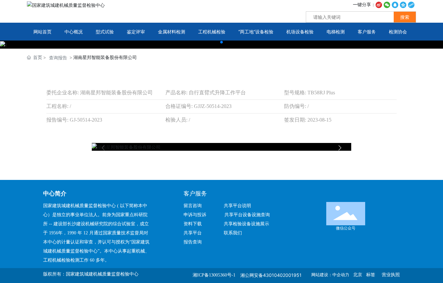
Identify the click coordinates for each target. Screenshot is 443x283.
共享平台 (193, 232)
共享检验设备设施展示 (246, 223)
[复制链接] (411, 4)
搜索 (404, 17)
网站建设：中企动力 (330, 274)
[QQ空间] (403, 4)
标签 (370, 274)
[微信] (387, 4)
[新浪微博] (379, 4)
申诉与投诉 (197, 214)
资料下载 (195, 223)
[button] (221, 42)
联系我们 (233, 232)
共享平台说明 (237, 205)
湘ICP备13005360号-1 (214, 275)
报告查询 (193, 242)
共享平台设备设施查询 (247, 214)
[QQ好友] (395, 4)
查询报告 (58, 57)
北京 (357, 274)
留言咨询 (195, 205)
